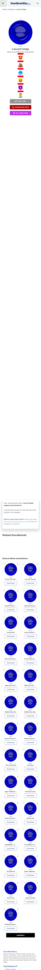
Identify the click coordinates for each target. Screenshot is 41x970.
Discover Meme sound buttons (15, 558)
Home (4, 9)
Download (11, 583)
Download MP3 (21, 107)
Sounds (11, 9)
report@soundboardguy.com (16, 522)
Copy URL (21, 101)
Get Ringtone (21, 113)
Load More (21, 935)
